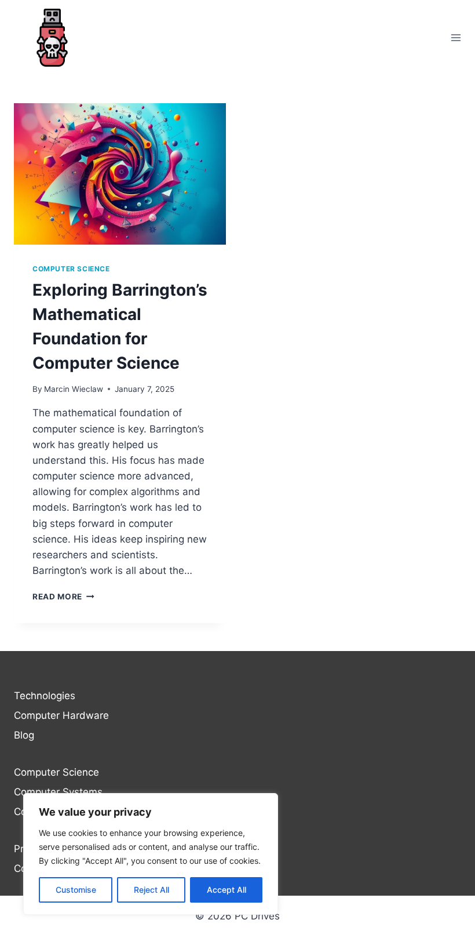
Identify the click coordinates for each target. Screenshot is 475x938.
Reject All (151, 890)
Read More (63, 596)
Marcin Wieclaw (73, 389)
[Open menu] (455, 37)
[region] (150, 854)
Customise (76, 890)
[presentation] (120, 174)
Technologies (44, 695)
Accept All (226, 890)
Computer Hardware (61, 715)
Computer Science (71, 268)
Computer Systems (58, 792)
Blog (24, 735)
